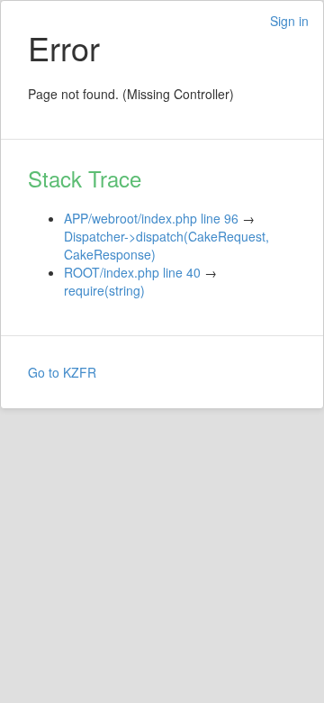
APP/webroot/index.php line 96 (151, 218)
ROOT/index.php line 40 (132, 272)
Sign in (289, 21)
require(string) (104, 290)
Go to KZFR (62, 372)
